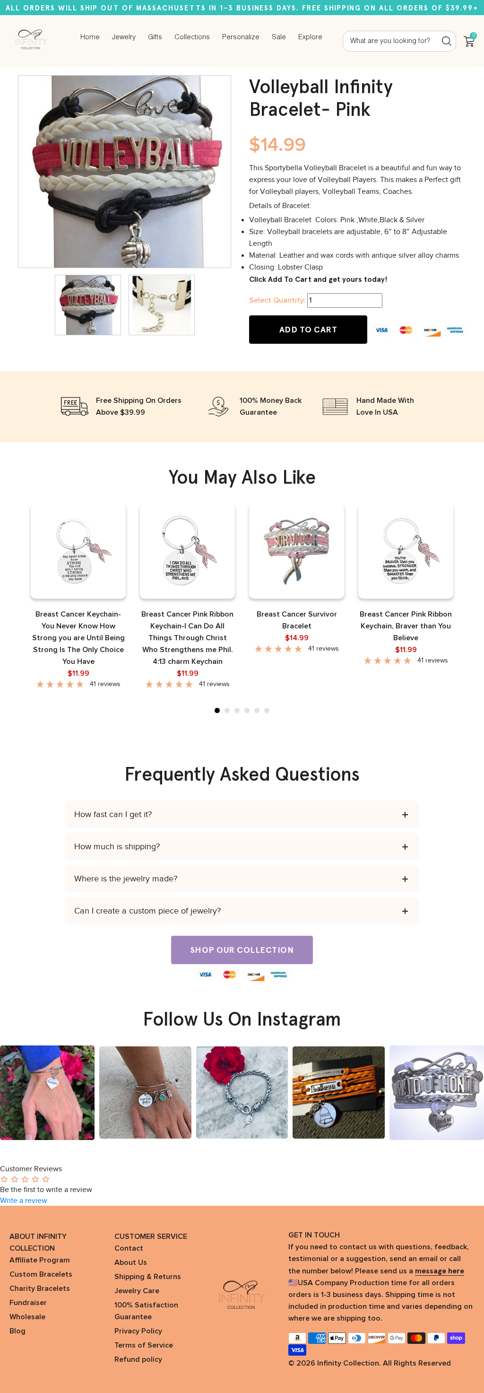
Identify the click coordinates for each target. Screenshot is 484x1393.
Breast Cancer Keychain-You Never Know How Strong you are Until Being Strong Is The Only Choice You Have (78, 637)
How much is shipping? (117, 846)
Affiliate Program (39, 1260)
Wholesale (27, 1317)
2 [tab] (227, 710)
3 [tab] (237, 710)
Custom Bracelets (40, 1274)
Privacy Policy (138, 1331)
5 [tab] (256, 710)
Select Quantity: (277, 300)
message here (439, 1270)
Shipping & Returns (147, 1276)
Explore (310, 37)
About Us (130, 1262)
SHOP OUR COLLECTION (242, 950)
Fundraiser (28, 1302)
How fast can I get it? (113, 814)
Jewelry (124, 37)
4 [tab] (247, 710)
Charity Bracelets (39, 1288)
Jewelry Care (136, 1291)
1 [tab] (217, 710)
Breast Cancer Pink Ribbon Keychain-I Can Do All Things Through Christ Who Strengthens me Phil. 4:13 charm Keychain (187, 637)
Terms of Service (143, 1345)
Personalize (240, 37)
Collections (192, 37)
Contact (128, 1248)
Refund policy (138, 1359)
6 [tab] (266, 710)
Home (90, 37)
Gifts (155, 37)
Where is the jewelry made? (125, 878)
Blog (17, 1331)
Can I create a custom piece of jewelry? (147, 910)
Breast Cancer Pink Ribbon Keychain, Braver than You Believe (406, 626)
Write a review (23, 1200)
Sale (279, 37)
